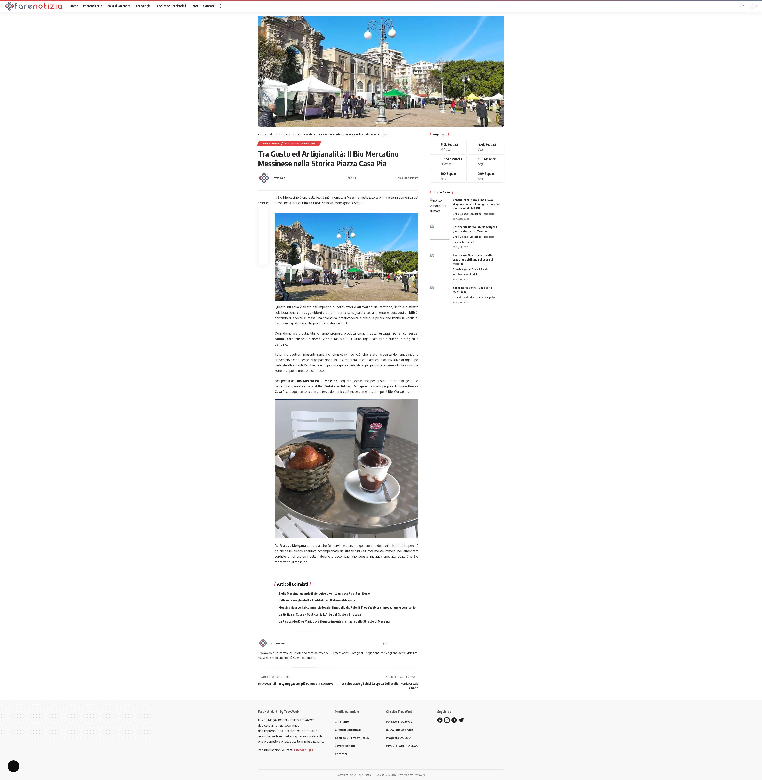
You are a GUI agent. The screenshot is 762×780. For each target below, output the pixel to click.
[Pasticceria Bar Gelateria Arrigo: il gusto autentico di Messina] (440, 232)
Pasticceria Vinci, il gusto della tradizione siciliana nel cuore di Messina (473, 259)
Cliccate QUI (303, 750)
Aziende (457, 297)
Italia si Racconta (462, 242)
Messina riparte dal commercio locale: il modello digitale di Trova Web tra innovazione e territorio (347, 607)
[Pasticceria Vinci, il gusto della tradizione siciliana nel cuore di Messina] (440, 260)
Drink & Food (270, 143)
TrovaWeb (278, 178)
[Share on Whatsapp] (373, 178)
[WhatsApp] (448, 176)
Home (261, 134)
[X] (401, 643)
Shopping (490, 297)
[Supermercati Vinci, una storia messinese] (440, 293)
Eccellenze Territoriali (277, 134)
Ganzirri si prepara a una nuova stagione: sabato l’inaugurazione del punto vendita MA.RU (476, 204)
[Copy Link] (391, 178)
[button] (220, 6)
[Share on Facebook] (360, 178)
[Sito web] (391, 643)
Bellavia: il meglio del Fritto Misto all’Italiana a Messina (316, 600)
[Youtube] (448, 161)
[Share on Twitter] (366, 178)
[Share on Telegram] (379, 178)
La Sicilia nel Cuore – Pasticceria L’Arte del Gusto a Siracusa (319, 614)
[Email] (385, 178)
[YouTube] (406, 643)
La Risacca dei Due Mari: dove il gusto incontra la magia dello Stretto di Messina (334, 621)
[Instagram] (411, 643)
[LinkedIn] (416, 643)
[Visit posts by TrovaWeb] (264, 178)
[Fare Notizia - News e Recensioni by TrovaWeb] (34, 6)
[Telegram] (486, 161)
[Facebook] (396, 643)
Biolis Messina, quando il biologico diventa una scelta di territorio (324, 593)
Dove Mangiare (461, 269)
